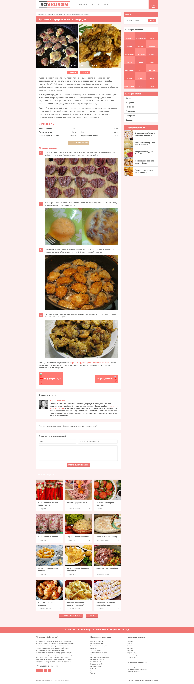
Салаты (93, 668)
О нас (131, 680)
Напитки (130, 650)
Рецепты (50, 14)
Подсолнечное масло (89, 136)
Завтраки (72, 574)
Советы (129, 120)
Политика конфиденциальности (146, 680)
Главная (41, 14)
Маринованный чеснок (48, 537)
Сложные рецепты (133, 671)
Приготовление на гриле (98, 653)
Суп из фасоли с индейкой (107, 568)
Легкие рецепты (132, 667)
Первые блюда (103, 574)
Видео (128, 98)
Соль (82, 132)
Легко (83, 65)
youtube (49, 670)
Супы (92, 671)
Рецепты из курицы (97, 659)
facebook (38, 670)
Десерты (100, 609)
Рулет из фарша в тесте (77, 502)
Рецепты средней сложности (137, 669)
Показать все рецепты (71, 615)
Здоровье (130, 102)
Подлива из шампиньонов (78, 537)
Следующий (104, 379)
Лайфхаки (130, 107)
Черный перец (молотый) (49, 136)
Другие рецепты (132, 657)
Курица (85, 73)
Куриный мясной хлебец (106, 537)
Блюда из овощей (96, 641)
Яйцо (82, 128)
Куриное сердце (45, 128)
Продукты (130, 116)
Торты (92, 673)
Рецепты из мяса (96, 662)
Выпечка (93, 648)
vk (41, 670)
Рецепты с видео (96, 666)
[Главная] (54, 4)
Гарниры (130, 641)
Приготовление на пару (98, 655)
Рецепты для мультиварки (99, 657)
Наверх (92, 615)
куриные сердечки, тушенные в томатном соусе (90, 363)
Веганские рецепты (97, 644)
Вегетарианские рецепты (99, 646)
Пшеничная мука (45, 132)
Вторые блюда (74, 509)
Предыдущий (53, 379)
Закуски (59, 14)
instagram (45, 670)
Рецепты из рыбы (96, 664)
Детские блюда (95, 650)
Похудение (130, 111)
